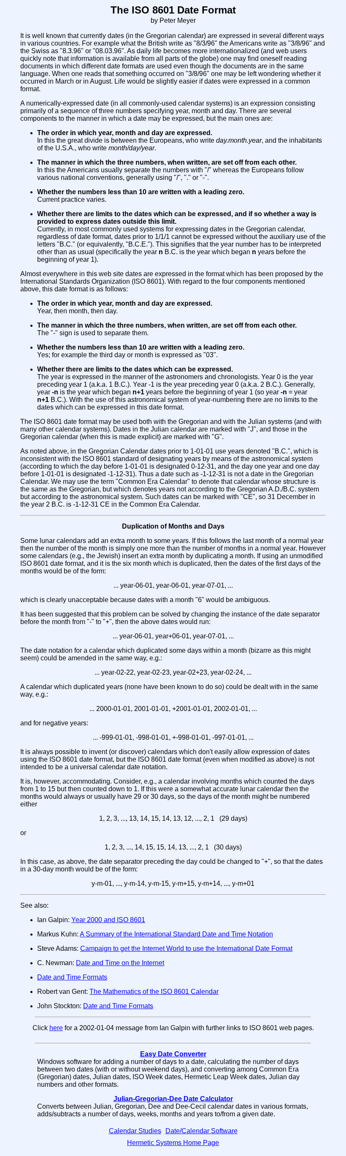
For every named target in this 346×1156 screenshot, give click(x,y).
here (56, 1027)
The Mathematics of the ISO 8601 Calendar (154, 991)
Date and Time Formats (72, 977)
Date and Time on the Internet (120, 962)
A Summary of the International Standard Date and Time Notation (176, 934)
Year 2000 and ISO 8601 (108, 919)
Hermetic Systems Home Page (173, 1142)
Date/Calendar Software (201, 1130)
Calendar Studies (135, 1130)
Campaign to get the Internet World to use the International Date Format (186, 948)
